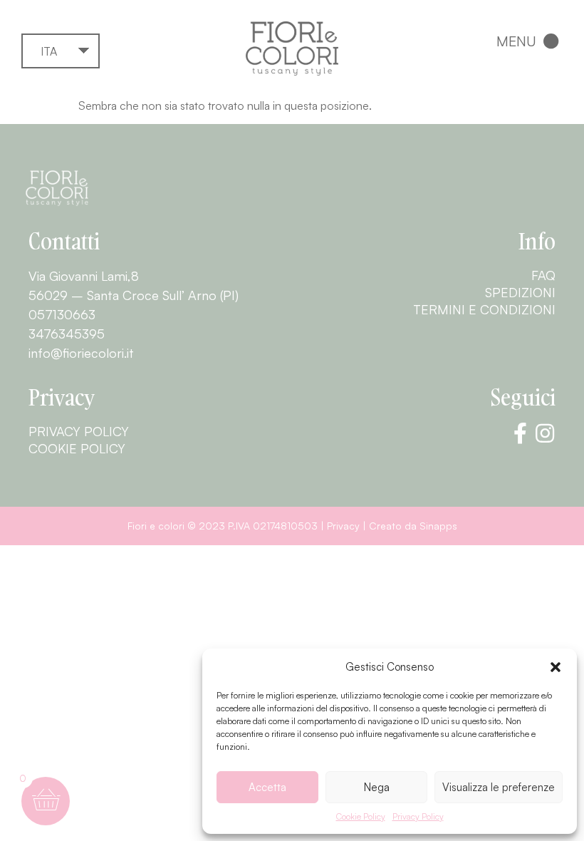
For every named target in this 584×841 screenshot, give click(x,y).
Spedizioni (520, 292)
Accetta (267, 787)
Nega (377, 787)
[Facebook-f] (520, 433)
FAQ (543, 275)
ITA (49, 51)
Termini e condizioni (484, 309)
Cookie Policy (360, 816)
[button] (555, 667)
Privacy (343, 526)
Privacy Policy (418, 816)
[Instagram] (545, 433)
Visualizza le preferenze (498, 787)
